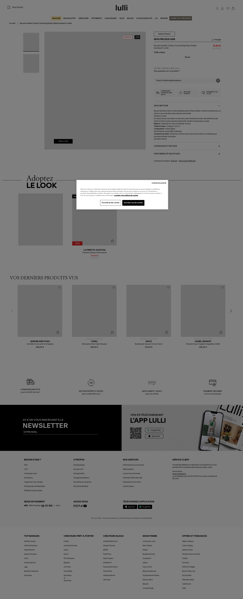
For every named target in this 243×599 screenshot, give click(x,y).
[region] (122, 195)
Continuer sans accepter (159, 183)
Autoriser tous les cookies (133, 202)
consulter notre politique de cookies (126, 195)
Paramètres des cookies (110, 202)
